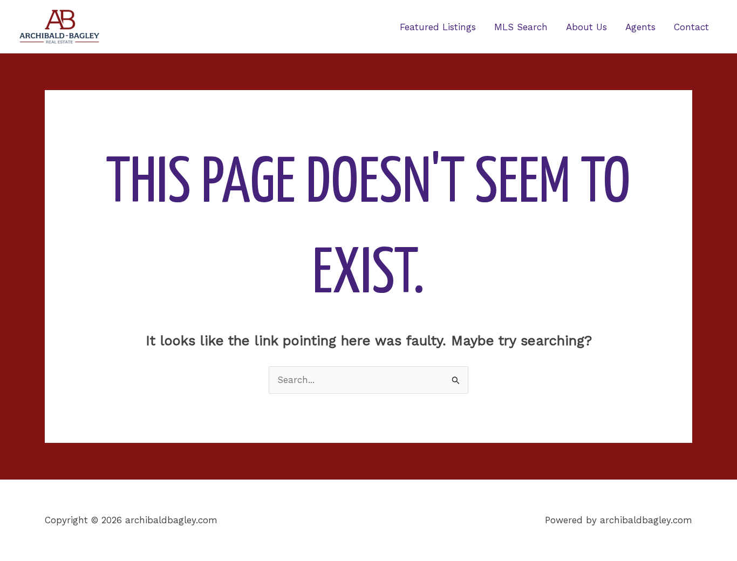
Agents (640, 27)
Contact (691, 27)
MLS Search (521, 27)
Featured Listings (438, 27)
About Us (586, 27)
